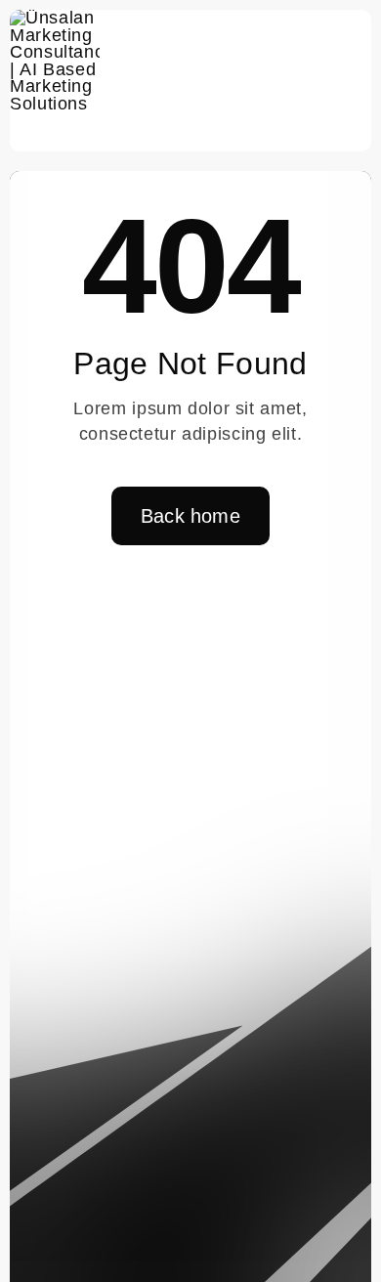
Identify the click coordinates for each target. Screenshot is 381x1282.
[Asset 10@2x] (55, 17)
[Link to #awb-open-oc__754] (347, 81)
